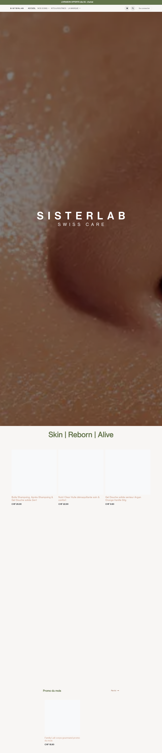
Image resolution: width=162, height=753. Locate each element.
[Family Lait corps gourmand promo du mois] (62, 717)
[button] (132, 8)
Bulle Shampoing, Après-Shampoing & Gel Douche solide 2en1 (32, 498)
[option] (81, 478)
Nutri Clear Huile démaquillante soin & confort (79, 498)
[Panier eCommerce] (127, 8)
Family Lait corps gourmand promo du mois (62, 739)
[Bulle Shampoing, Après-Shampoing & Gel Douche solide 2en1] (34, 472)
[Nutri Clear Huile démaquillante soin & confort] (80, 472)
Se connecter (144, 8)
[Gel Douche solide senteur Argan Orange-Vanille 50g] (127, 472)
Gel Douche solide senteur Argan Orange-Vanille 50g (123, 498)
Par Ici (113, 690)
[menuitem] (32, 8)
